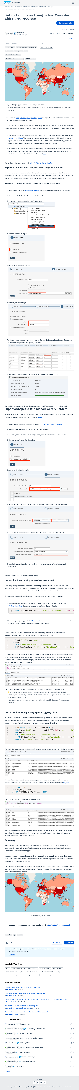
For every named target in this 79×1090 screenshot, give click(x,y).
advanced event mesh (11, 971)
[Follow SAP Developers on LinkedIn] (44, 1082)
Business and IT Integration (12, 975)
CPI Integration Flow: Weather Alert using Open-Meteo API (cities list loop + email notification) (36, 999)
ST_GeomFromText (15, 606)
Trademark (46, 1087)
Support (54, 1087)
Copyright (27, 1087)
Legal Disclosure (36, 1087)
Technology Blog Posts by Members (18, 1008)
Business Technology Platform (48, 975)
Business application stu (30, 975)
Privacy (10, 1087)
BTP (57, 971)
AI (21, 971)
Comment (12, 955)
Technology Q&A (12, 989)
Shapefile (40, 417)
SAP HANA (8, 51)
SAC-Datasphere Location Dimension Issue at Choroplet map (25, 993)
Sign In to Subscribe (65, 23)
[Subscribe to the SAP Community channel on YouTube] (41, 1082)
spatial (20, 935)
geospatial (30, 118)
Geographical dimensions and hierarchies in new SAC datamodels (26, 1012)
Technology (33, 6)
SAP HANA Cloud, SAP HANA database (26, 47)
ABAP (6, 968)
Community (16, 3)
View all (7, 1071)
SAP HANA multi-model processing (14, 59)
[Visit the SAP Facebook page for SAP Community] (34, 1082)
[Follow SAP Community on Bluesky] (38, 1082)
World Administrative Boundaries (51, 424)
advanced (23, 118)
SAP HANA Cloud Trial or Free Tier (41, 163)
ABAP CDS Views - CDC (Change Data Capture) (24, 968)
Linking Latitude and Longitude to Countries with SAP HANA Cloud (37, 17)
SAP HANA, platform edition (12, 55)
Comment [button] (69, 943)
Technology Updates (46, 47)
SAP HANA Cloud (9, 47)
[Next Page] (41, 978)
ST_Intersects (35, 621)
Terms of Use (18, 1087)
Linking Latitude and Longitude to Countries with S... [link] (20, 9)
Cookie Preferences (65, 1087)
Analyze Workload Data (32, 971)
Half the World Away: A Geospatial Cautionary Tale (21, 1006)
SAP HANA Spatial (30, 59)
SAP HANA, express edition (20, 51)
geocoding (8, 935)
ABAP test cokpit (57, 968)
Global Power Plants (15, 138)
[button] (65, 38)
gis (15, 935)
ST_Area (66, 782)
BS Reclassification (47, 971)
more (17, 118)
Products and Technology (22, 6)
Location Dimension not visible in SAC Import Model (22, 987)
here (44, 154)
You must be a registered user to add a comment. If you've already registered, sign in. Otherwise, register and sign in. (37, 950)
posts (40, 118)
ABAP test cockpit (44, 968)
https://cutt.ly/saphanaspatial (58, 925)
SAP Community (9, 6)
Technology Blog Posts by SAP (46, 6)
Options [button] (57, 26)
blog (35, 118)
